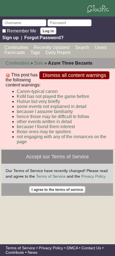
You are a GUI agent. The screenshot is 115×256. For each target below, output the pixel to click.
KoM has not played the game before (53, 96)
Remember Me (21, 30)
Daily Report (57, 52)
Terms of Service (51, 176)
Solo (38, 63)
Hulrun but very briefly (38, 101)
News (32, 252)
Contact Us (91, 248)
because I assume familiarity (45, 111)
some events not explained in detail (52, 106)
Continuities (16, 47)
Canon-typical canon (37, 91)
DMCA (72, 248)
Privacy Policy (93, 176)
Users (101, 47)
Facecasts (14, 52)
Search (82, 47)
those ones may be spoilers (44, 131)
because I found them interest (46, 126)
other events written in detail (44, 121)
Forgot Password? (44, 37)
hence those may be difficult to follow (53, 116)
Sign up (10, 37)
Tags (35, 52)
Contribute (15, 252)
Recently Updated (52, 47)
